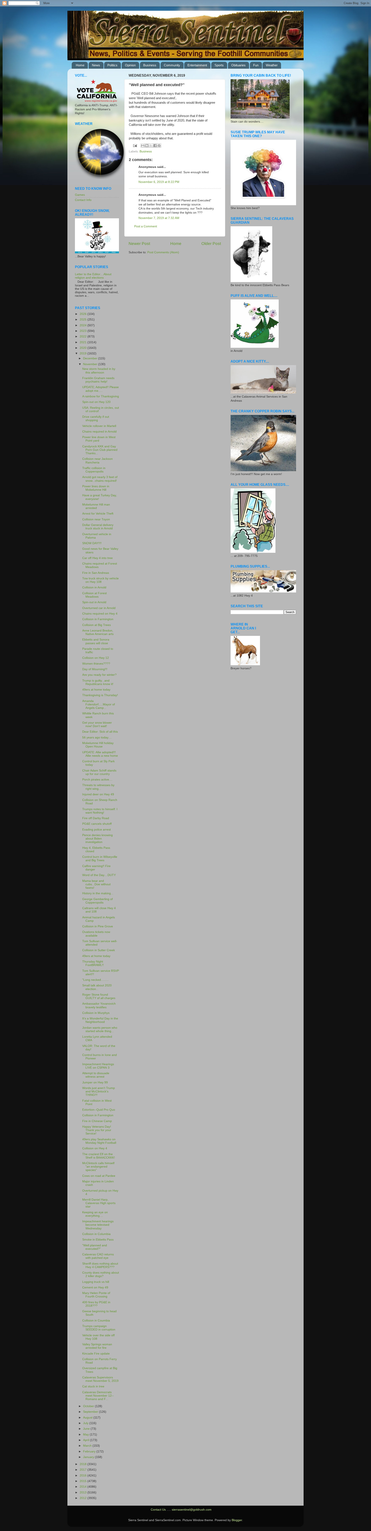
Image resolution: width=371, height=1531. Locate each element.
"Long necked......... (95, 979)
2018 (83, 1464)
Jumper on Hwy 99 (95, 1082)
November (90, 364)
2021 (83, 342)
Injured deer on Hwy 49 (98, 794)
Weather (272, 65)
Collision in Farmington (97, 619)
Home (80, 65)
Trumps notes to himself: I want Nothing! (99, 811)
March (88, 1445)
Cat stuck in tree (93, 1386)
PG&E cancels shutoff (97, 823)
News (96, 65)
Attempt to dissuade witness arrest (95, 1075)
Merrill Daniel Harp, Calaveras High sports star (99, 1203)
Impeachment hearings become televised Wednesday (98, 1225)
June (87, 1428)
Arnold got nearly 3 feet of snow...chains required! (99, 478)
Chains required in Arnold (99, 431)
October (89, 1406)
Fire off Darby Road (95, 818)
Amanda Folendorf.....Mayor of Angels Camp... (98, 704)
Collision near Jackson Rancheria (97, 460)
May (86, 1434)
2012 (83, 1498)
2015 (83, 1481)
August (88, 1417)
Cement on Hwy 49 (95, 1287)
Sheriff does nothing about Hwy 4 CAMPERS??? (100, 1265)
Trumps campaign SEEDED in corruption (98, 1327)
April (86, 1440)
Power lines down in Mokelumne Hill (95, 488)
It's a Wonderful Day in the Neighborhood (100, 1020)
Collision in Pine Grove (97, 926)
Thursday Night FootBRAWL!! (93, 963)
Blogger (237, 1520)
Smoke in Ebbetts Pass (98, 1239)
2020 (83, 347)
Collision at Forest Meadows (94, 595)
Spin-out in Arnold (94, 602)
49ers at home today (96, 689)
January (89, 1457)
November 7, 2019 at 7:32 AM (158, 218)
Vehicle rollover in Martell (99, 426)
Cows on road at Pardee (98, 1175)
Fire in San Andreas (95, 572)
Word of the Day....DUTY (99, 875)
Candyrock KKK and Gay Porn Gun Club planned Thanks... (99, 450)
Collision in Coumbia (96, 1320)
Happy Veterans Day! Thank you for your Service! (96, 1130)
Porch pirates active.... (97, 779)
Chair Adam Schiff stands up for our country (99, 772)
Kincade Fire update (96, 1353)
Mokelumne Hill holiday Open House (98, 744)
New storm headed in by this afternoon (98, 370)
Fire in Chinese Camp (97, 1121)
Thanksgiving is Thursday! (100, 695)
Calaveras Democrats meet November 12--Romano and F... (98, 1396)
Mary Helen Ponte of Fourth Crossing (96, 1294)
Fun (255, 65)
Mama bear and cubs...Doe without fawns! (96, 884)
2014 (83, 1486)
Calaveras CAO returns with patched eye (98, 1256)
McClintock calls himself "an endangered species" (98, 1167)
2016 (83, 1475)
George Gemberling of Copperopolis (97, 901)
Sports (219, 65)
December (90, 358)
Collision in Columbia (96, 1234)
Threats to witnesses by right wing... (98, 787)
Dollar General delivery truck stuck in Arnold (97, 526)
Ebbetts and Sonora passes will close (95, 641)
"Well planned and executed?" (94, 1247)
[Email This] (143, 145)
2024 (83, 325)
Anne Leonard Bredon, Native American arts (98, 632)
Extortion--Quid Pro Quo (98, 1109)
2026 (83, 314)
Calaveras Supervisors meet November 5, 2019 (100, 1379)
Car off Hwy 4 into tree (97, 558)
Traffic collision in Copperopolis (93, 469)
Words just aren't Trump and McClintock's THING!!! (98, 1091)
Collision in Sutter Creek (98, 950)
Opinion (130, 65)
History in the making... (97, 893)
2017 (83, 1469)
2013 (83, 1492)
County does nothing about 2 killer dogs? (100, 1274)
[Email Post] (135, 145)
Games (80, 194)
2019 (83, 353)
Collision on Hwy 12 (95, 657)
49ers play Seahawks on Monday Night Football (99, 1141)
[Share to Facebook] (155, 145)
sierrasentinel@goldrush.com (191, 1509)
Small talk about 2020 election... (97, 987)
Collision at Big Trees (96, 625)
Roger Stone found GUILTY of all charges (98, 996)
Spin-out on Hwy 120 (96, 402)
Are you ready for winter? (99, 674)
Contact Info (83, 200)
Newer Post (139, 243)
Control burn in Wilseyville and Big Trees (99, 858)
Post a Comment (145, 226)
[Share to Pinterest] (159, 145)
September (91, 1411)
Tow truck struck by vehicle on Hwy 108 (100, 580)
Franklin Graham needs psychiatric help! (98, 380)
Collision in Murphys (95, 1013)
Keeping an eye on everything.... (95, 1214)
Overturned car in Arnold (99, 608)
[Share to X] (151, 145)
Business (149, 65)
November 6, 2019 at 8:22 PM (158, 182)
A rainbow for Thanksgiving (100, 396)
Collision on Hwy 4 (94, 1148)
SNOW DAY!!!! (92, 543)
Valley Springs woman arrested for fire (97, 1346)
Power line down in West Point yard (99, 439)
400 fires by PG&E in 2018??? (96, 1304)
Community (172, 65)
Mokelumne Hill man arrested (96, 506)
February (89, 1451)
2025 (83, 319)
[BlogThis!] (147, 145)
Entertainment (197, 65)
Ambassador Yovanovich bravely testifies (99, 1005)
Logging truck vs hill (95, 1281)
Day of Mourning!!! (94, 669)
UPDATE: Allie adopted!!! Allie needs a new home (100, 754)
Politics (112, 65)
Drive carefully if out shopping (95, 418)
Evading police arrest (96, 829)
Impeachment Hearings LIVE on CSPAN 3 (98, 1066)
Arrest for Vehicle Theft (97, 513)
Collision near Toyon (96, 519)
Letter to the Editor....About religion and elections (93, 276)
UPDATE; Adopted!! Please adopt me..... (100, 389)
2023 (83, 331)
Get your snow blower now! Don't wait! (97, 724)
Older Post (211, 243)
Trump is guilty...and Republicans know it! (97, 682)
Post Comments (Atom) (163, 252)
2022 (83, 336)
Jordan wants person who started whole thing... (99, 1029)
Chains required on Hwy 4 (99, 613)
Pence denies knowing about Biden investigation (97, 839)
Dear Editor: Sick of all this (100, 731)
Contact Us (158, 1509)
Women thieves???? (96, 663)
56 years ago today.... (97, 737)
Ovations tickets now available (96, 933)
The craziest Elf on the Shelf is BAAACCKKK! (98, 1156)
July (86, 1423)
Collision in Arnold (94, 587)
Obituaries (238, 65)
